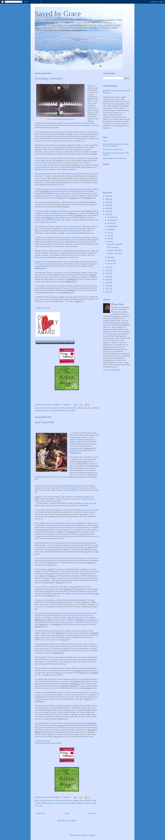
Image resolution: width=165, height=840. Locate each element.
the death (72, 189)
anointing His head (80, 530)
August (110, 229)
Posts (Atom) (71, 820)
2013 (107, 286)
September (112, 226)
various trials (81, 211)
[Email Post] (74, 405)
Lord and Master (70, 620)
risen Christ (39, 806)
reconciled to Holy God (49, 198)
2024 (107, 202)
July (109, 232)
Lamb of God (92, 635)
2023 (107, 205)
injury (47, 163)
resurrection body (88, 510)
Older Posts (93, 813)
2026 (107, 196)
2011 (107, 292)
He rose (44, 670)
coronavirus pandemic (74, 226)
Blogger (92, 835)
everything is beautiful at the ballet (63, 410)
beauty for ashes (72, 408)
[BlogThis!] (81, 405)
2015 (107, 280)
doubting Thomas (79, 800)
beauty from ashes (85, 408)
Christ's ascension (46, 800)
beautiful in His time (58, 408)
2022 (107, 208)
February (111, 260)
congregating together (42, 266)
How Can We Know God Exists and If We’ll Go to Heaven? (116, 145)
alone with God (65, 240)
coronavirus (46, 410)
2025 (107, 199)
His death (66, 723)
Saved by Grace (58, 14)
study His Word (80, 240)
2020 (107, 214)
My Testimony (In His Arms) (113, 149)
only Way (63, 191)
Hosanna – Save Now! (114, 253)
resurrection (87, 189)
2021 (107, 211)
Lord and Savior (50, 222)
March (110, 257)
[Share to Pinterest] (88, 405)
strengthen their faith (42, 213)
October (111, 223)
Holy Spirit (38, 736)
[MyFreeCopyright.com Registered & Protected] (116, 93)
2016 (107, 277)
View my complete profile (112, 370)
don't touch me (67, 800)
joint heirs (90, 631)
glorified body (46, 803)
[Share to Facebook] (86, 405)
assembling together (77, 448)
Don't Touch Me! (45, 422)
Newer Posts (41, 813)
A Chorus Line (45, 408)
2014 (107, 283)
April (109, 242)
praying (90, 253)
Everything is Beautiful (48, 78)
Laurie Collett (119, 304)
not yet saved (54, 189)
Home (67, 813)
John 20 (55, 803)
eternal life (68, 670)
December (111, 217)
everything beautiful (46, 292)
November (111, 220)
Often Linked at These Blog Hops (114, 158)
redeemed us (83, 622)
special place (70, 732)
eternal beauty (49, 279)
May (109, 239)
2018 (107, 270)
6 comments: (66, 405)
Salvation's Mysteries (114, 250)
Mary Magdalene (70, 486)
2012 (107, 289)
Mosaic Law (39, 582)
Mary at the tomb (65, 803)
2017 (107, 273)
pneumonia (38, 165)
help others (49, 215)
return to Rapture (81, 277)
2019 (107, 267)
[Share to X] (83, 405)
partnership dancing (63, 138)
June (109, 236)
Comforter (57, 800)
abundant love (60, 246)
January (111, 263)
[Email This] (79, 405)
